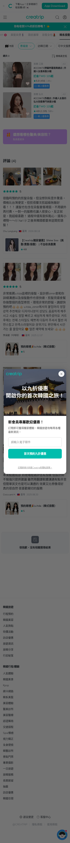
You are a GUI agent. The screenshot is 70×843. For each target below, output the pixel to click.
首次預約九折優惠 (35, 454)
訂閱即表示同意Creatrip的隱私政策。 (35, 467)
